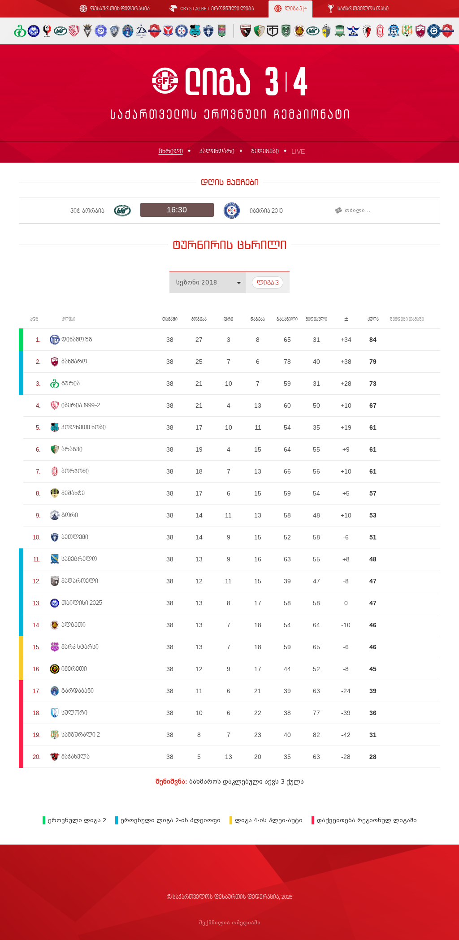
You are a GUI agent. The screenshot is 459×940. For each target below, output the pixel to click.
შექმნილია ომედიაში (229, 923)
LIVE (298, 151)
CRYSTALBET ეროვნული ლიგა (216, 9)
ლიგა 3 (267, 283)
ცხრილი (171, 152)
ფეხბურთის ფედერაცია (119, 9)
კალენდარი (216, 152)
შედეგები (265, 152)
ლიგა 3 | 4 (295, 9)
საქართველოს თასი (363, 9)
